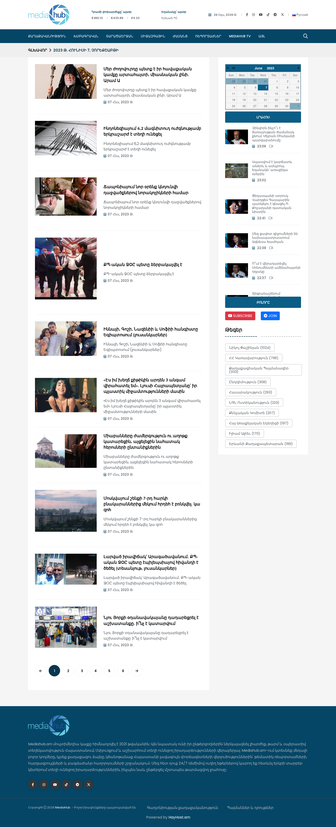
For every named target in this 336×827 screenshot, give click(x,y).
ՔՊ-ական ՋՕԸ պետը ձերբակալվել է (143, 265)
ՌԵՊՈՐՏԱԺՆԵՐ (208, 36)
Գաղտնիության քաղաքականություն (182, 807)
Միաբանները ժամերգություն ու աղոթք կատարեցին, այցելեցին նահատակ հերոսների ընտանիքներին (145, 442)
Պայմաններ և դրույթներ (250, 807)
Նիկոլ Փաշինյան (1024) (250, 347)
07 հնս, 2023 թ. (120, 102)
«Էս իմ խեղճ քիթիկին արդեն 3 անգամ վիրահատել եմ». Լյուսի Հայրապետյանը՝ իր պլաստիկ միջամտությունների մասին (150, 386)
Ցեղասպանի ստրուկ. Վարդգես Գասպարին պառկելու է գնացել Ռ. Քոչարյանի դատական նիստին (271, 203)
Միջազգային (153, 36)
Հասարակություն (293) (250, 392)
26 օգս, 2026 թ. (225, 15)
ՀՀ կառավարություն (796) (253, 357)
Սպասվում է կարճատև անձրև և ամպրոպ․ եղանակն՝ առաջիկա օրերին (272, 168)
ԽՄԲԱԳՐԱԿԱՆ (86, 36)
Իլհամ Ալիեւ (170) (244, 433)
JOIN (272, 315)
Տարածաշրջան (119, 36)
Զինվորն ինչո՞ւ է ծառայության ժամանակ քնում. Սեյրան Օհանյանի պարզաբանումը (273, 134)
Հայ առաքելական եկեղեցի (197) (258, 423)
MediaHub (62, 807)
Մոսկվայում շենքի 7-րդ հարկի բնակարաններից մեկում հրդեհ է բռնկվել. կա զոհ (152, 504)
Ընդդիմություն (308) (248, 382)
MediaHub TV (240, 36)
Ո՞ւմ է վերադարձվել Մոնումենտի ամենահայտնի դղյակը (276, 267)
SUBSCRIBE (242, 315)
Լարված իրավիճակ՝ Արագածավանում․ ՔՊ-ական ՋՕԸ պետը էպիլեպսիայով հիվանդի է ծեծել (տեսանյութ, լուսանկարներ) (151, 562)
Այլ (262, 36)
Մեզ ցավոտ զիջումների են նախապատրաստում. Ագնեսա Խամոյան (275, 237)
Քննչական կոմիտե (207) (252, 412)
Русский (302, 15)
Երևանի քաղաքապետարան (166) (261, 443)
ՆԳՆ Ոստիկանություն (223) (254, 402)
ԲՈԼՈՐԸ (263, 302)
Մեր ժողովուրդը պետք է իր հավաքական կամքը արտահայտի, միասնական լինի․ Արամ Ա (148, 75)
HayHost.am (179, 817)
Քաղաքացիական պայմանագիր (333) (259, 370)
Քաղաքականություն (47, 36)
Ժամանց (180, 36)
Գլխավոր (37, 50)
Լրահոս (263, 117)
